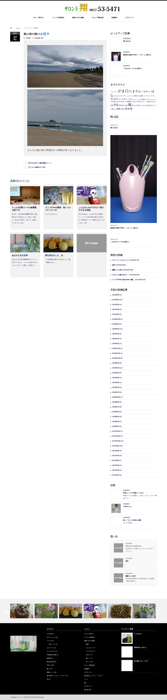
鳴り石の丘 (126, 41)
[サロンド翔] (92, 12)
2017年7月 (115, 455)
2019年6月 (115, 373)
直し (144, 105)
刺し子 (124, 101)
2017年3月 (115, 470)
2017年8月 (115, 451)
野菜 (127, 109)
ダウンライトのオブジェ (120, 260)
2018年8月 (115, 402)
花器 (122, 109)
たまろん (135, 91)
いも (111, 91)
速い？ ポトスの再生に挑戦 (132, 520)
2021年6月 (115, 300)
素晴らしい (50, 672)
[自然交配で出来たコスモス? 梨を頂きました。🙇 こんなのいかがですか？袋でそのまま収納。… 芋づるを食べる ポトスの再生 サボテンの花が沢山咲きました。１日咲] (83, 611)
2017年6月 (115, 460)
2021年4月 (115, 309)
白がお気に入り (138, 105)
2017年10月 (116, 441)
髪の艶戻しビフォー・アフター (56, 675)
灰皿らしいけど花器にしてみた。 (134, 493)
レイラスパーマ (90, 647)
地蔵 (148, 101)
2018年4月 (115, 412)
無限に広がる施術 (78, 17)
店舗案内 (114, 17)
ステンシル (127, 99)
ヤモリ (147, 99)
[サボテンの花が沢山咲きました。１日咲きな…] (144, 611)
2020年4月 (115, 329)
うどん (115, 91)
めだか (116, 96)
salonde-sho (39, 38)
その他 (18, 28)
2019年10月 (116, 358)
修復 (87, 644)
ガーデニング (125, 96)
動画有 (49, 658)
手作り (49, 665)
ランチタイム (51, 651)
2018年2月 (115, 421)
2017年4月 (115, 465)
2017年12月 (116, 431)
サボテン (115, 99)
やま (119, 96)
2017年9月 (115, 446)
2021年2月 (115, 314)
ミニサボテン (138, 633)
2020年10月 (116, 319)
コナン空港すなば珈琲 (136, 96)
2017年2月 (115, 475)
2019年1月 (115, 392)
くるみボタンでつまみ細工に (132, 68)
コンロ (146, 96)
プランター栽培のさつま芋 (36, 167)
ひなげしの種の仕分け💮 (120, 275)
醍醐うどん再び (117, 270)
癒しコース (89, 658)
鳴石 (113, 265)
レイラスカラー (90, 651)
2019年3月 (115, 387)
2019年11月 (116, 353)
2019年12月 (116, 348)
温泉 (126, 105)
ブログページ (129, 17)
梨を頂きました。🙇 (54, 255)
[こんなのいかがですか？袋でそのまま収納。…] (71, 611)
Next (159, 612)
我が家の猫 (50, 661)
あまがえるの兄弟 (20, 255)
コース (49, 640)
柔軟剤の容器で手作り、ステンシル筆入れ (137, 55)
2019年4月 (115, 382)
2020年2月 (115, 339)
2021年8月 (115, 295)
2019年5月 (115, 377)
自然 (118, 109)
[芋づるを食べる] (95, 611)
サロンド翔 (22, 697)
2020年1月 (115, 343)
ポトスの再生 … (128, 523)
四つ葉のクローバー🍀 (141, 661)
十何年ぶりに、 (128, 506)
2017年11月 (116, 436)
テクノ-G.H (89, 661)
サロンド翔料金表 (98, 17)
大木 (151, 101)
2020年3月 (115, 334)
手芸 (116, 105)
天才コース (52, 644)
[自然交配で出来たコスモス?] (22, 611)
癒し (48, 668)
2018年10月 (116, 397)
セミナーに (50, 647)
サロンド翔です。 (39, 17)
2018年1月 (115, 426)
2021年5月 (115, 304)
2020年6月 (115, 324)
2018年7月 (115, 407)
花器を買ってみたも (140, 647)
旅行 (123, 105)
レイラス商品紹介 (58, 17)
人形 (111, 101)
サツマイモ (151, 96)
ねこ (149, 91)
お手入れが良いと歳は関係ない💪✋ (40, 163)
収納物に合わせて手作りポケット (137, 101)
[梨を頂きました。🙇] (46, 611)
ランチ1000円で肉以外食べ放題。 (123, 279)
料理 (120, 105)
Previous (7, 612)
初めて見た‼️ (117, 101)
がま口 (123, 91)
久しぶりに (153, 99)
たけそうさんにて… (51, 214)
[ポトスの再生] (120, 611)
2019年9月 (115, 363)
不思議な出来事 (51, 654)
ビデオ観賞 (141, 99)
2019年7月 (115, 368)
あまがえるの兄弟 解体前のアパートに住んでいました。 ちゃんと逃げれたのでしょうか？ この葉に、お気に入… (24, 262)
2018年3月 (115, 416)
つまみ (145, 91)
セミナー (135, 99)
